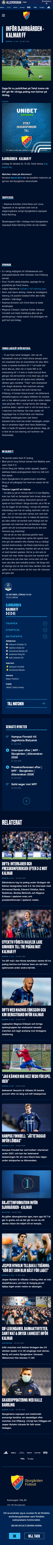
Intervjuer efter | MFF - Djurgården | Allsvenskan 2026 (27, 754)
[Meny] (3, 15)
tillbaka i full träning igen (33, 288)
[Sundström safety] (13, 7)
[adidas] (39, 7)
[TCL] (26, 7)
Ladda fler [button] (26, 801)
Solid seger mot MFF (24, 784)
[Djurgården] (26, 15)
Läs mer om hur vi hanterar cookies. (26, 1526)
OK (14, 1536)
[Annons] (26, 127)
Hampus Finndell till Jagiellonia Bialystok (24, 738)
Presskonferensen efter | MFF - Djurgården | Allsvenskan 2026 (26, 771)
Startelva (13, 629)
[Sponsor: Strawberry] (46, 2)
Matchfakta (14, 636)
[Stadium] (6, 7)
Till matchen (15, 703)
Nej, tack (34, 1536)
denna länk (16, 177)
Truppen (11, 623)
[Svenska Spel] (20, 7)
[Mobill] (46, 7)
